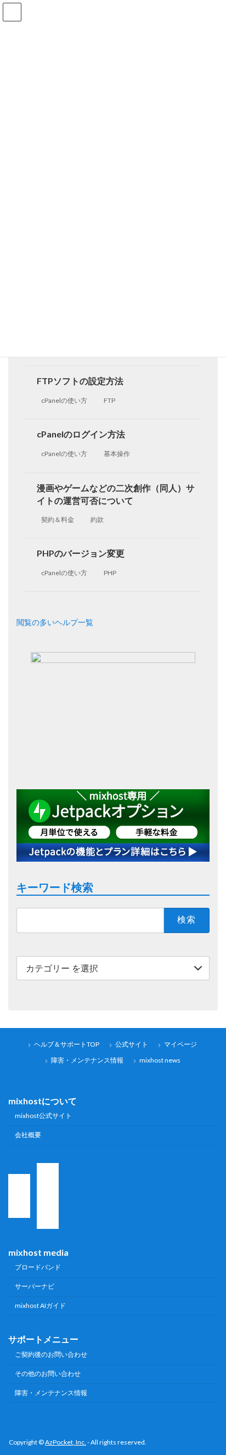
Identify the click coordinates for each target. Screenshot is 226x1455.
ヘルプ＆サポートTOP (66, 1044)
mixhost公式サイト (43, 1115)
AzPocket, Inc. (65, 1442)
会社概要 (28, 1135)
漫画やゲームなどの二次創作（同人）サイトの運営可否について (116, 493)
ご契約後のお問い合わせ (51, 1354)
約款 (97, 519)
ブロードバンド (38, 1267)
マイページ (180, 1044)
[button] (113, 622)
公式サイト (131, 1044)
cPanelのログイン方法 (81, 434)
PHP (110, 573)
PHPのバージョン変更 (81, 553)
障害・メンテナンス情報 (87, 1060)
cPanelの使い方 (64, 400)
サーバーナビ (34, 1286)
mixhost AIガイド (40, 1305)
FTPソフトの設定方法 (80, 380)
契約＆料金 (57, 519)
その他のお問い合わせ (48, 1373)
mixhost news (159, 1060)
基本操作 (117, 454)
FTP (109, 400)
